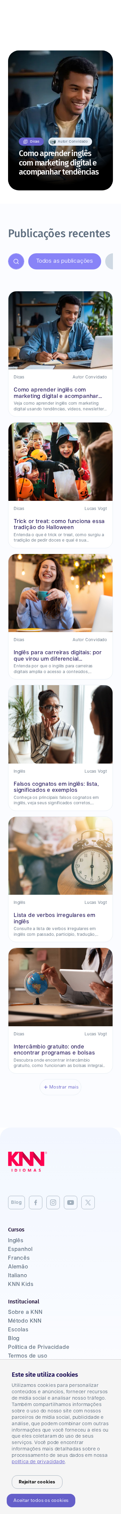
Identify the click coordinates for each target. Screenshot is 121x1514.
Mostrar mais (64, 1087)
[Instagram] (53, 1202)
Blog (16, 1202)
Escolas (18, 1330)
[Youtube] (70, 1202)
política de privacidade (38, 1462)
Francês (19, 1258)
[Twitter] (88, 1202)
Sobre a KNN (25, 1312)
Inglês (16, 1241)
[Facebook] (35, 1202)
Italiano (17, 1276)
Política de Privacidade (38, 1347)
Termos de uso (27, 1356)
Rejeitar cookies (37, 1482)
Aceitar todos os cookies (41, 1500)
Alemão (18, 1267)
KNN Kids (20, 1284)
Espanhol (20, 1249)
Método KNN (25, 1321)
